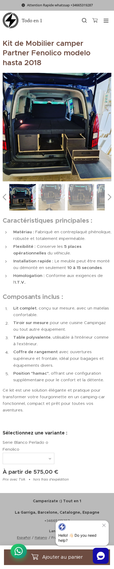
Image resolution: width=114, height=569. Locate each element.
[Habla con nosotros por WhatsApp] (19, 551)
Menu (106, 20)
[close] (104, 525)
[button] (84, 20)
